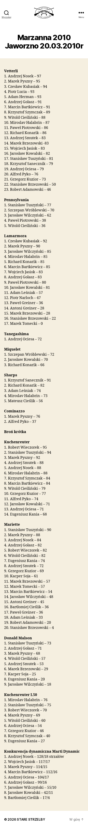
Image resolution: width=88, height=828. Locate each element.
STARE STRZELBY (31, 819)
